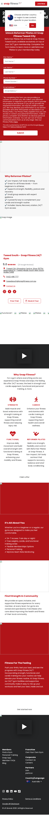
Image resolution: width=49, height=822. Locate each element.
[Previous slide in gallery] (47, 326)
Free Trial (14, 301)
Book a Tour (33, 301)
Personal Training (10, 755)
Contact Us (30, 760)
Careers (29, 762)
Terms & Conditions (33, 799)
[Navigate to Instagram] (3, 792)
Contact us (10, 286)
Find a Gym (7, 752)
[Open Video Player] (24, 356)
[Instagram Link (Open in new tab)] (4, 292)
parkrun (29, 773)
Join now (41, 4)
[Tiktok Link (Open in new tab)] (14, 292)
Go (32, 25)
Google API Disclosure (10, 804)
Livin (27, 770)
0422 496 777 (12, 276)
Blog (4, 763)
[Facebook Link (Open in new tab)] (9, 292)
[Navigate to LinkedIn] (11, 791)
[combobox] (17, 25)
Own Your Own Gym (34, 752)
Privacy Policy (7, 799)
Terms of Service (16, 127)
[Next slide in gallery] (2, 699)
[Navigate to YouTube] (15, 792)
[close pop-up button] (40, 13)
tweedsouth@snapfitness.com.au (21, 281)
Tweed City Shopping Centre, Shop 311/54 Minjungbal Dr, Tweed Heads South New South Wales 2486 (23, 270)
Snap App (6, 757)
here (16, 122)
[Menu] (2, 4)
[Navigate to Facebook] (7, 792)
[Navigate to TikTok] (19, 792)
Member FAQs (8, 760)
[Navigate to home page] (11, 3)
